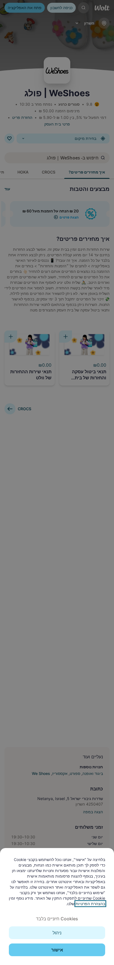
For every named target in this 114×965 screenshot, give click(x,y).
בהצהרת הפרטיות (90, 903)
